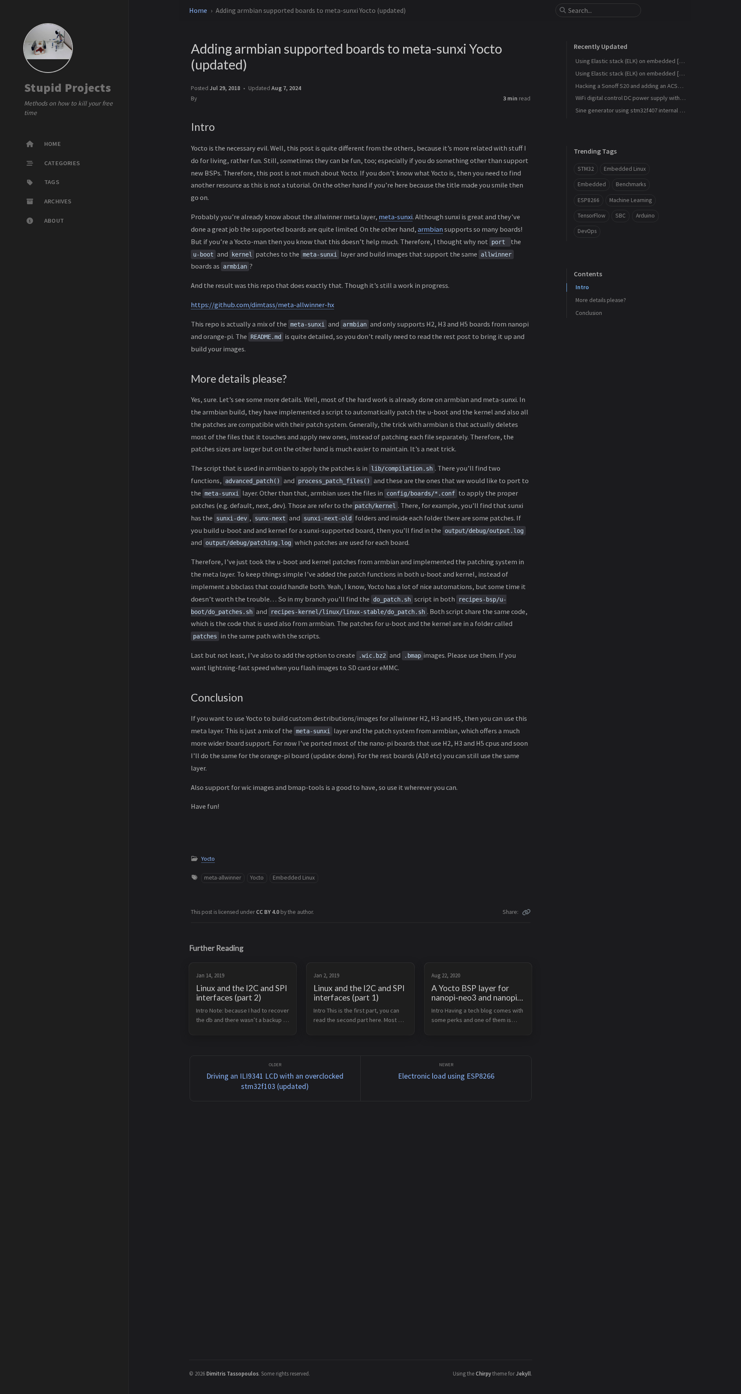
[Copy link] (526, 912)
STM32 (586, 168)
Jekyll (523, 1373)
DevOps (587, 231)
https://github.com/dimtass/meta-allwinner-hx (262, 304)
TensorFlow (591, 215)
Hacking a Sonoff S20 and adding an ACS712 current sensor (650, 86)
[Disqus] (360, 1229)
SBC (620, 215)
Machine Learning (630, 200)
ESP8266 (588, 200)
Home (198, 10)
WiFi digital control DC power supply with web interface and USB (657, 98)
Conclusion (588, 313)
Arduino (645, 215)
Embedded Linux (294, 877)
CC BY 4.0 (268, 912)
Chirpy (483, 1373)
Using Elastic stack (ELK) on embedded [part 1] (635, 61)
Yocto (208, 858)
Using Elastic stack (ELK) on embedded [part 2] (635, 73)
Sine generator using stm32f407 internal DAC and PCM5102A (652, 110)
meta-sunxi (396, 216)
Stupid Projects (67, 87)
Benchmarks (631, 184)
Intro (582, 287)
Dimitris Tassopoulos (232, 1373)
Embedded (592, 184)
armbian (430, 229)
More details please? (600, 300)
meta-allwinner (222, 877)
